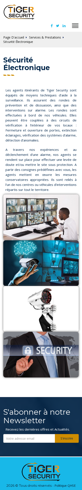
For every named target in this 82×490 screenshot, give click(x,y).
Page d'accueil (13, 37)
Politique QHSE (65, 485)
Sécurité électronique (18, 42)
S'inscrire (67, 438)
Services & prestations (45, 37)
